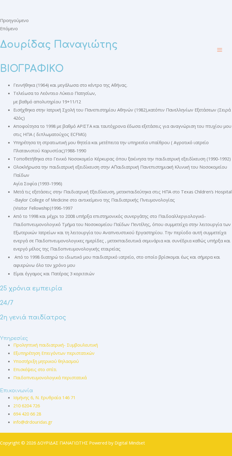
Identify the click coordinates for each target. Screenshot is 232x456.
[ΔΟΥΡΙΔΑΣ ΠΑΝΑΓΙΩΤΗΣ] (51, 50)
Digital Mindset (129, 443)
